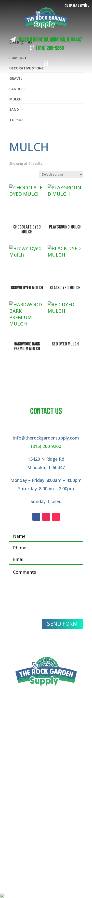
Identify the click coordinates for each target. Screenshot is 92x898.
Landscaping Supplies (46, 755)
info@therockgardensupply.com (46, 438)
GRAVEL (16, 78)
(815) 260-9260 (50, 48)
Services (46, 763)
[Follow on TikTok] (56, 517)
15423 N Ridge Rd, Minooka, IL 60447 (50, 39)
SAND (14, 109)
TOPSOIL (16, 119)
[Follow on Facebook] (36, 517)
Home (46, 746)
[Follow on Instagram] (46, 517)
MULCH (15, 99)
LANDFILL (17, 88)
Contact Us (46, 779)
